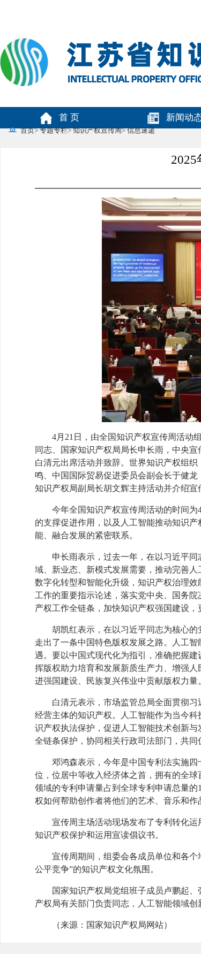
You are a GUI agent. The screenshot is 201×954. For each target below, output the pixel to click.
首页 (27, 130)
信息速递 (141, 130)
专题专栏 (54, 130)
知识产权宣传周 (97, 130)
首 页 (69, 117)
